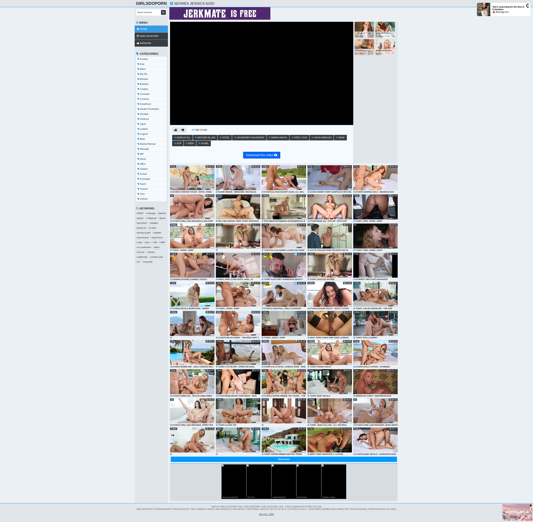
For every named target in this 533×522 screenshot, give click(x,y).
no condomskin (144, 247)
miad (139, 242)
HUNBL (204, 143)
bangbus (154, 223)
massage (150, 213)
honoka (150, 252)
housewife (148, 262)
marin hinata (279, 137)
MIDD (191, 143)
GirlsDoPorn (151, 3)
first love (300, 137)
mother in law (206, 137)
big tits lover (157, 237)
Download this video (260, 155)
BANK (341, 137)
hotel (226, 137)
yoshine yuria (156, 257)
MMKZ (140, 213)
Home (143, 29)
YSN (154, 242)
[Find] (163, 12)
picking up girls (144, 232)
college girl (151, 218)
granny (140, 218)
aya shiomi (142, 223)
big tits (162, 218)
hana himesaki (323, 137)
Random (145, 43)
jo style (152, 228)
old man (140, 252)
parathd (157, 232)
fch (138, 262)
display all (183, 137)
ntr (178, 143)
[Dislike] (182, 130)
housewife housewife (250, 137)
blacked (162, 213)
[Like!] (175, 130)
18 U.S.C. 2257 (266, 514)
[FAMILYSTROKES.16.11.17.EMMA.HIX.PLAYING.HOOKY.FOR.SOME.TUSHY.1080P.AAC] (192, 441)
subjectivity (142, 257)
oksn (146, 242)
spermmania (143, 237)
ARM (162, 242)
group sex (141, 228)
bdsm (157, 247)
